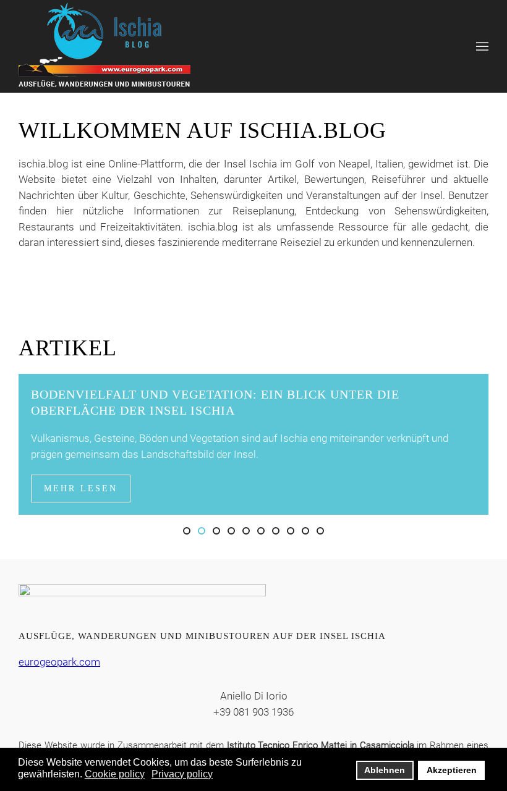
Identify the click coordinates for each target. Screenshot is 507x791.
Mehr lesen (80, 488)
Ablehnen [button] (384, 770)
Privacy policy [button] (182, 774)
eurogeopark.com (59, 662)
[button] (482, 46)
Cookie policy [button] (115, 774)
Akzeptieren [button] (452, 770)
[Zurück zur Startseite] (104, 46)
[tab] (186, 531)
